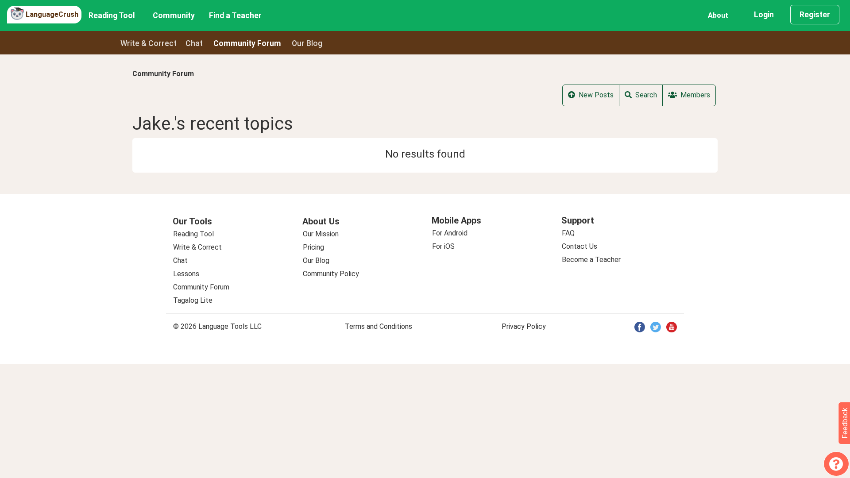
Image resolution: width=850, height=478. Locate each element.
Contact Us (579, 246)
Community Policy (331, 274)
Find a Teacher (235, 15)
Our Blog (316, 260)
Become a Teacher (591, 259)
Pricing (313, 247)
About (718, 15)
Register (815, 14)
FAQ (568, 233)
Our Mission (321, 234)
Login (764, 14)
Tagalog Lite (192, 300)
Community (174, 15)
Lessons (186, 274)
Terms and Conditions (378, 326)
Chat (194, 43)
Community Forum (163, 73)
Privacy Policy (524, 326)
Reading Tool (112, 15)
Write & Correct (148, 43)
